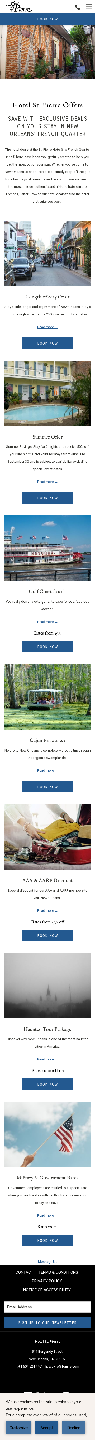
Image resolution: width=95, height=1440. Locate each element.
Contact (24, 1272)
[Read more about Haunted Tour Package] (47, 985)
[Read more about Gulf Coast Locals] (47, 548)
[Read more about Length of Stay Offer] (47, 253)
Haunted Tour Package (47, 1029)
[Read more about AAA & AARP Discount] (47, 837)
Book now (47, 19)
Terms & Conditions (58, 1272)
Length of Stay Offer (47, 297)
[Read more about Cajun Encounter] (47, 697)
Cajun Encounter (47, 741)
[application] (47, 1416)
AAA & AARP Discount (47, 881)
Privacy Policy (47, 1281)
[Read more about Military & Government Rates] (47, 1134)
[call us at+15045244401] (77, 6)
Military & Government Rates (47, 1178)
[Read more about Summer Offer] (47, 393)
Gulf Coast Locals (47, 592)
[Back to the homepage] (19, 6)
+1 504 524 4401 (30, 1366)
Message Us (47, 1262)
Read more (45, 327)
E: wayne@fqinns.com (62, 1366)
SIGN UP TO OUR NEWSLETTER (47, 1322)
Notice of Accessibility (47, 1289)
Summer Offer (48, 437)
